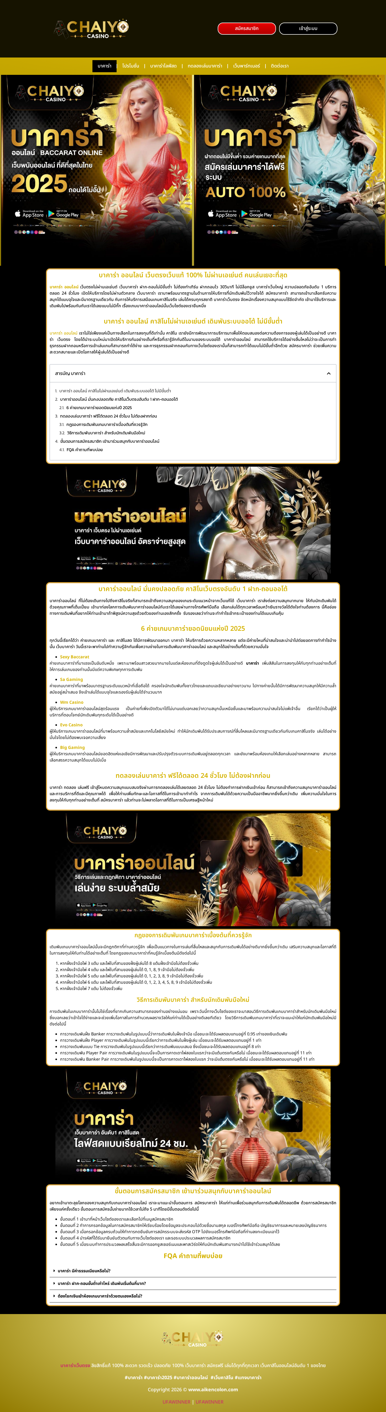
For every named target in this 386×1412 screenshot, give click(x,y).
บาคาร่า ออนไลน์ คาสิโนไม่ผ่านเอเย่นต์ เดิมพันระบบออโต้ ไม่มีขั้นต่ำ (115, 391)
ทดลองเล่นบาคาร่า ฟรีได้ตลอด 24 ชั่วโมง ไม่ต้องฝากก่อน (108, 416)
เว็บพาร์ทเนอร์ (246, 66)
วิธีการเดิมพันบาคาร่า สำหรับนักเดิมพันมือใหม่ (106, 433)
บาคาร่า (104, 66)
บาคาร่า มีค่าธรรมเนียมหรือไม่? (84, 1271)
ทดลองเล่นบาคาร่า (205, 66)
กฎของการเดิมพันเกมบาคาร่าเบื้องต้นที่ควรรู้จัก (107, 424)
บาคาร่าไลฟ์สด (163, 66)
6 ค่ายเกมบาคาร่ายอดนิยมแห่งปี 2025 (99, 407)
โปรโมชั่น (130, 66)
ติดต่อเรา (280, 66)
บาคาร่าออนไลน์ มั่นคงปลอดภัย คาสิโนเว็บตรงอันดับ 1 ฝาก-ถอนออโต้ (119, 399)
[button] (247, 29)
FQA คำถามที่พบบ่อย (85, 449)
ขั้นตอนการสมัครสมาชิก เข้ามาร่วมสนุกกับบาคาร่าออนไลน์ (109, 441)
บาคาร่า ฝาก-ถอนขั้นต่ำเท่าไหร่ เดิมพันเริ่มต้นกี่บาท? (102, 1283)
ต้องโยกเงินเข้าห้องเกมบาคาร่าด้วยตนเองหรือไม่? (100, 1296)
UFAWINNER (176, 1402)
